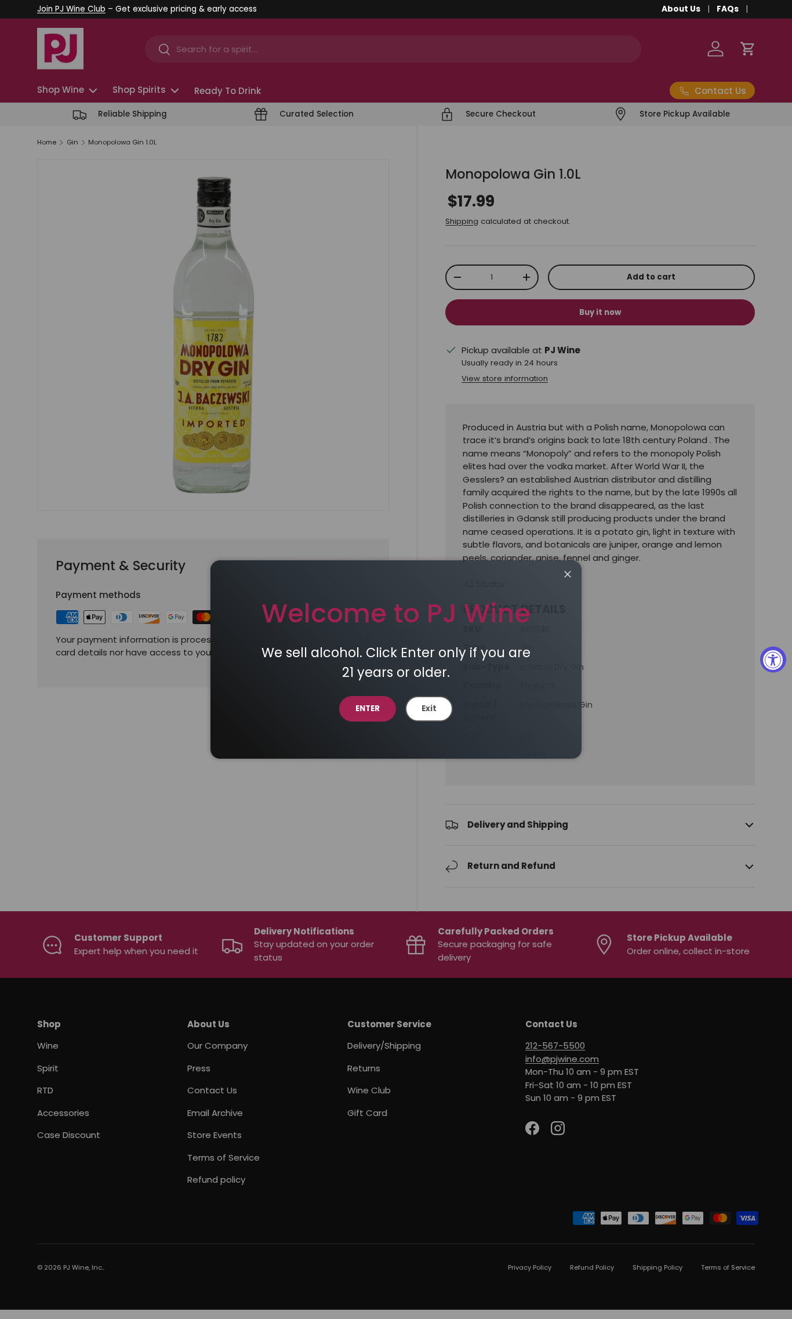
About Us (681, 9)
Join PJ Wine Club (71, 9)
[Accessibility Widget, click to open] (773, 660)
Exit (429, 708)
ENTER (367, 708)
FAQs (728, 9)
